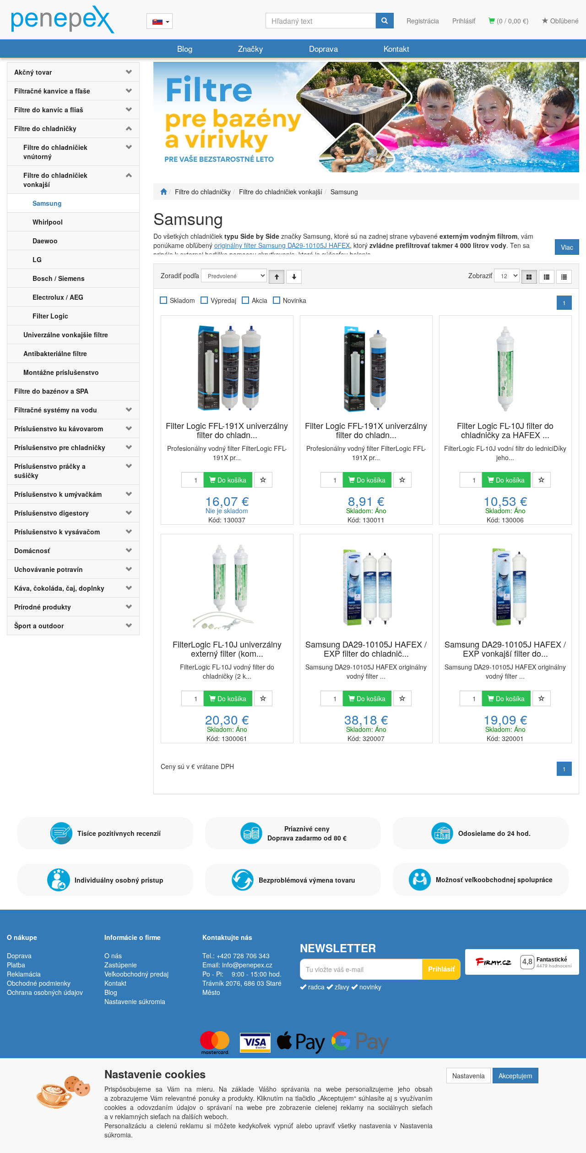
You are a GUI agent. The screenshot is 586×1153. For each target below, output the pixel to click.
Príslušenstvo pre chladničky (59, 447)
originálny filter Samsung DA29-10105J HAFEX (282, 245)
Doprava (323, 48)
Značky (250, 48)
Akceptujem (515, 1075)
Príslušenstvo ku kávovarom (58, 428)
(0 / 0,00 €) (512, 20)
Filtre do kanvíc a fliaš (48, 109)
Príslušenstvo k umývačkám (58, 494)
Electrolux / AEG (58, 297)
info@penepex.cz (247, 964)
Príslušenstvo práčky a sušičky (50, 470)
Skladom (182, 300)
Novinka (294, 300)
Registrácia (423, 20)
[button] (128, 72)
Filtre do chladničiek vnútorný (55, 152)
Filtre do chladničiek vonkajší (55, 179)
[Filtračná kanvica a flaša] (366, 117)
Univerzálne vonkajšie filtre (65, 334)
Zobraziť (480, 275)
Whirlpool (48, 221)
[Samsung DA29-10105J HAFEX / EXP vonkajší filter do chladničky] (505, 587)
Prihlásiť (463, 20)
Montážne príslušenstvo (61, 372)
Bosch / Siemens (59, 278)
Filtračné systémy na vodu (55, 409)
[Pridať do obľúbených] (263, 480)
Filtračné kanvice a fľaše (52, 90)
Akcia (259, 300)
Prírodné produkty (42, 606)
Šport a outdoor (39, 625)
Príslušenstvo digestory (51, 512)
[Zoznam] (546, 277)
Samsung (47, 203)
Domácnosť (32, 550)
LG (37, 259)
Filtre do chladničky (45, 128)
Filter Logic (50, 315)
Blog (184, 48)
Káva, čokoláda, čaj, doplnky (59, 588)
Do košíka (231, 479)
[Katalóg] (529, 277)
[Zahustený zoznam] (564, 277)
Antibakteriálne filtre (55, 353)
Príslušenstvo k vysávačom (57, 531)
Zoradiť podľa (180, 275)
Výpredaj (223, 300)
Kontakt (396, 48)
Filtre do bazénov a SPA (51, 390)
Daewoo (45, 240)
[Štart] (163, 191)
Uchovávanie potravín (48, 569)
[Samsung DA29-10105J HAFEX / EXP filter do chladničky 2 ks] (366, 587)
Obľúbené (563, 20)
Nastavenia (468, 1075)
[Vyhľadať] (384, 20)
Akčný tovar (33, 72)
